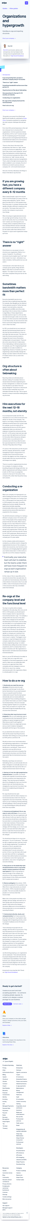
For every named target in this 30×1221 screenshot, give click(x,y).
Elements (5, 1090)
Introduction (6, 75)
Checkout (5, 1079)
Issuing (4, 1101)
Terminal (5, 1126)
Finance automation (21, 1081)
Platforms (19, 1094)
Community (6, 1177)
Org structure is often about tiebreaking (14, 90)
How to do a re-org (8, 105)
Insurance (19, 1110)
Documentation (20, 1150)
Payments (5, 1110)
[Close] (27, 1213)
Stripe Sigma (6, 1121)
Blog (4, 1175)
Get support (6, 1205)
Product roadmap (21, 1170)
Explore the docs (7, 1044)
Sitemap (5, 1194)
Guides (5, 8)
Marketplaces (20, 1088)
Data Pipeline (6, 1088)
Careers (18, 1173)
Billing (4, 1074)
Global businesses (21, 1083)
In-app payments (21, 1086)
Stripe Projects (20, 1162)
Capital (4, 1077)
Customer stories (7, 1173)
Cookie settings (7, 1197)
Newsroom (19, 1175)
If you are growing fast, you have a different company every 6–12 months (14, 78)
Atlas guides (14, 8)
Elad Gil (10, 46)
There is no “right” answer (10, 82)
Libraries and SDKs (21, 1159)
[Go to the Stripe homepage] (4, 1059)
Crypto (4, 1086)
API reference (20, 1153)
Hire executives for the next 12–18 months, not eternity (12, 94)
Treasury (5, 1128)
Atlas (4, 1070)
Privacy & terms (7, 1184)
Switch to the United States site (12, 1217)
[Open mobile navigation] (26, 3)
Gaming (18, 1103)
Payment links (6, 1108)
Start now (7, 1004)
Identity (5, 1097)
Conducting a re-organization (11, 98)
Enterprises (19, 1068)
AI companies (20, 1099)
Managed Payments (8, 1106)
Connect (5, 1083)
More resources (7, 1199)
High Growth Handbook (17, 56)
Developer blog (20, 1164)
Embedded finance (21, 1079)
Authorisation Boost (8, 1072)
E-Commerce (20, 1077)
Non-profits (19, 1116)
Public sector (20, 1123)
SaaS (17, 1097)
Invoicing (5, 1099)
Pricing (4, 1068)
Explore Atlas (6, 1025)
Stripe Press (19, 1177)
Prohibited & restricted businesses (6, 1188)
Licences (5, 1192)
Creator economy (21, 1101)
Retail (17, 1125)
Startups (18, 1070)
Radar (4, 1115)
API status (19, 1155)
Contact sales (17, 1004)
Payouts (5, 1113)
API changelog (20, 1157)
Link (4, 1103)
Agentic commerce (21, 1072)
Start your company (8, 38)
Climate (5, 1081)
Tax (4, 1124)
